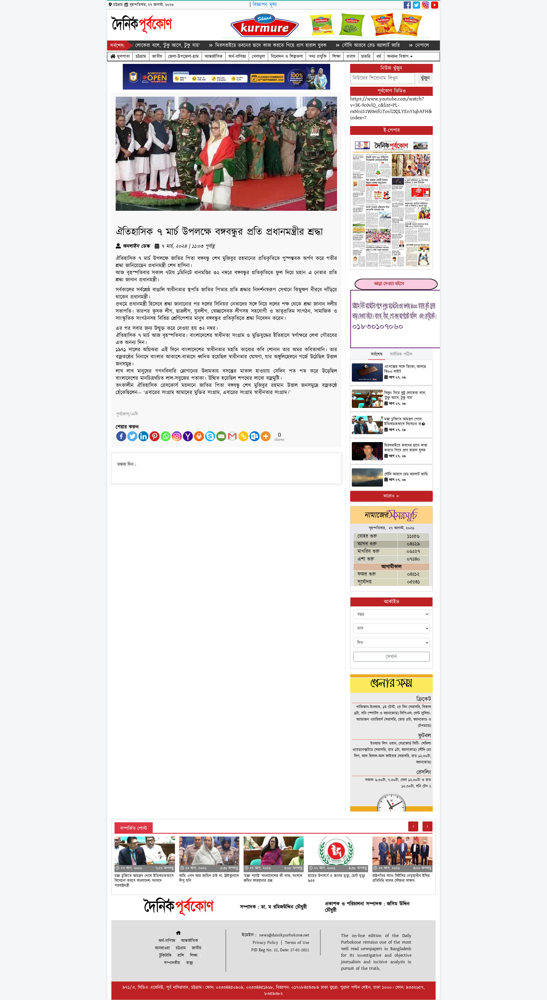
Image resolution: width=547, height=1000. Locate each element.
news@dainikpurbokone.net (284, 935)
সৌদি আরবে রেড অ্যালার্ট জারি (335, 45)
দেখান (391, 656)
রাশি (180, 956)
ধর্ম (378, 56)
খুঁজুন (425, 78)
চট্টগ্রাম (141, 56)
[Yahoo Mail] (188, 436)
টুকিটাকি (165, 956)
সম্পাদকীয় (172, 963)
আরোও (389, 496)
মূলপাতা (122, 56)
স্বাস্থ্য (189, 963)
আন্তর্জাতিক (214, 56)
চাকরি (365, 56)
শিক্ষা (336, 56)
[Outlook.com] (255, 436)
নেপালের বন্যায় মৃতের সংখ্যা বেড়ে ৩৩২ (417, 45)
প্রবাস (350, 56)
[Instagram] (177, 436)
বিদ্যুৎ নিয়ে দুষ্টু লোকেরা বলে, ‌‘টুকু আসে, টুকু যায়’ (405, 395)
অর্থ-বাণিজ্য (237, 56)
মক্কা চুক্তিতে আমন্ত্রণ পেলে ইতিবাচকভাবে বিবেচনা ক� (404, 421)
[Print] (199, 436)
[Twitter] (132, 436)
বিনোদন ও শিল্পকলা (287, 56)
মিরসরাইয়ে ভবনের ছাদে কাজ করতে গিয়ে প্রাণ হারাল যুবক (235, 45)
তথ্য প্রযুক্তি (317, 56)
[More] (266, 436)
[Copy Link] (243, 436)
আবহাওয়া (162, 948)
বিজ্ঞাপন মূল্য (265, 4)
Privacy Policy (265, 943)
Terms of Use (297, 943)
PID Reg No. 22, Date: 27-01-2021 (280, 950)
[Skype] (210, 436)
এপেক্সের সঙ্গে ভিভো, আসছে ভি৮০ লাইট (405, 369)
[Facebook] (121, 436)
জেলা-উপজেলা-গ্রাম (183, 56)
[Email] (221, 436)
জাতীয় (157, 56)
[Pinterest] (155, 436)
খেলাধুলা (258, 56)
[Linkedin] (143, 436)
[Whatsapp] (166, 436)
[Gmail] (232, 436)
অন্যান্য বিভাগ (398, 56)
